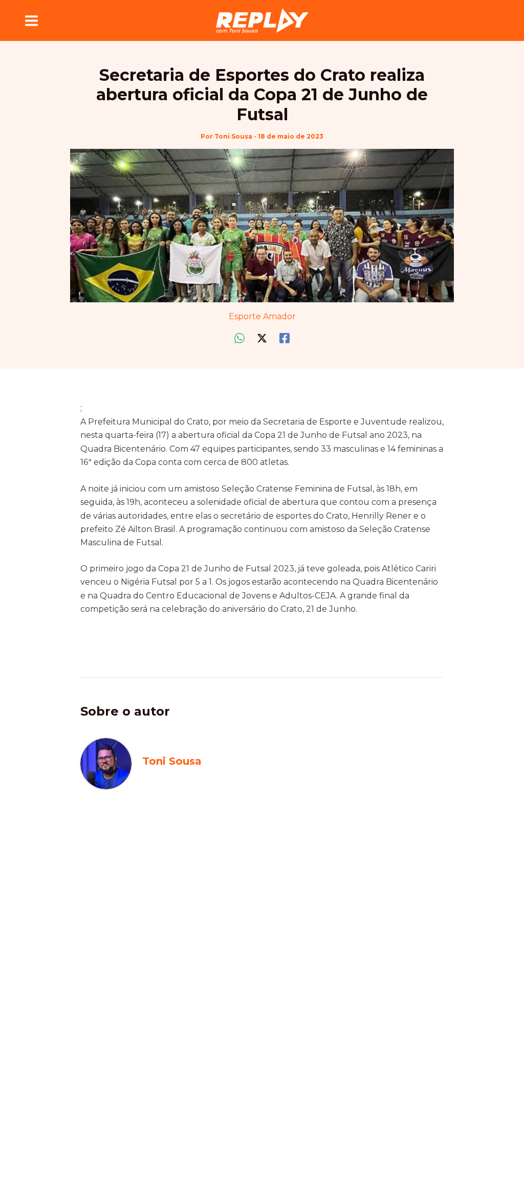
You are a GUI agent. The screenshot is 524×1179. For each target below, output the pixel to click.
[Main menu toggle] (31, 20)
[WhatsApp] (239, 337)
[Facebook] (284, 337)
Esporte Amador (262, 316)
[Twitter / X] (262, 337)
